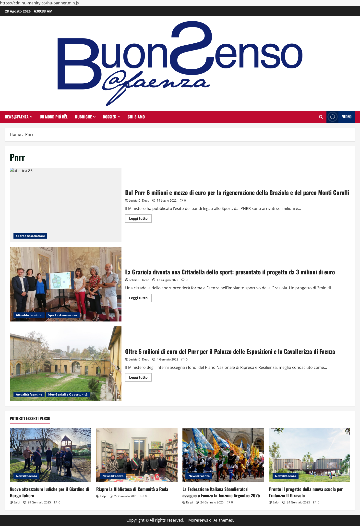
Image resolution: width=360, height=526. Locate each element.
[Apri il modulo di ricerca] (321, 117)
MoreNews (198, 520)
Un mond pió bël (54, 117)
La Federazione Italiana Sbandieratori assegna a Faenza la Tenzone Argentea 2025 (221, 492)
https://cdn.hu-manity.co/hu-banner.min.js (39, 3)
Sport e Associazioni (30, 236)
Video (346, 116)
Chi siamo (136, 117)
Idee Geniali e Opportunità (67, 394)
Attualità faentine (29, 315)
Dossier (110, 117)
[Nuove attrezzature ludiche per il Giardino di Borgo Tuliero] (50, 455)
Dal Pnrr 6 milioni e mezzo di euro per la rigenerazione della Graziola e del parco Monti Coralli (65, 205)
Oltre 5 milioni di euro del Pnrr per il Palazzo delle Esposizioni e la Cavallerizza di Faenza (65, 363)
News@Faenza (17, 117)
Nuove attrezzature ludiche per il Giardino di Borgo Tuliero (49, 492)
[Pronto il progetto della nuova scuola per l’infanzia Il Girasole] (309, 455)
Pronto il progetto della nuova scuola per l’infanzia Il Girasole (306, 492)
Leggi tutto (140, 219)
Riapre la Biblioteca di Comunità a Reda (132, 489)
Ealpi (16, 502)
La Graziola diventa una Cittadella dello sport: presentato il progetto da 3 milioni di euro (65, 284)
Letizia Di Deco (139, 200)
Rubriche (83, 117)
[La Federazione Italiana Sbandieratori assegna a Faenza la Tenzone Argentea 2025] (223, 455)
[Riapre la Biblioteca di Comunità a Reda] (137, 455)
